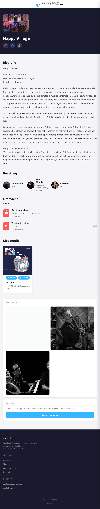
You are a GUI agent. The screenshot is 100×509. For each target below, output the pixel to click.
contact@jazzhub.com (12, 484)
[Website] (19, 45)
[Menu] (61, 3)
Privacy (50, 503)
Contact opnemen (50, 415)
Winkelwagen (8, 488)
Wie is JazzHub (9, 468)
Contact (6, 472)
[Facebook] (12, 45)
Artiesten (7, 460)
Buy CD (25, 278)
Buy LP (12, 278)
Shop (5, 464)
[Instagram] (5, 45)
